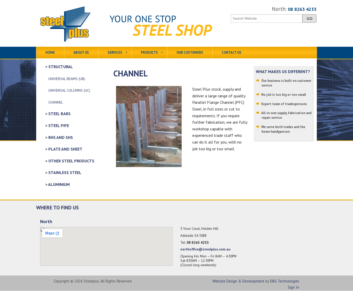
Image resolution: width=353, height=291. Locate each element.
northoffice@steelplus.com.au (205, 249)
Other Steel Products (71, 160)
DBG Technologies (284, 281)
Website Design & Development (238, 281)
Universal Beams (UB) (66, 78)
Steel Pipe (58, 125)
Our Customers (190, 52)
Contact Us (231, 52)
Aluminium (59, 184)
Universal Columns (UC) (69, 90)
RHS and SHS (60, 137)
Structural (60, 66)
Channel (55, 102)
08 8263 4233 (302, 9)
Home (50, 52)
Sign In (293, 287)
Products (149, 52)
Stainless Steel (64, 172)
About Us (81, 52)
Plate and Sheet (65, 149)
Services (115, 52)
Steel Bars (59, 113)
